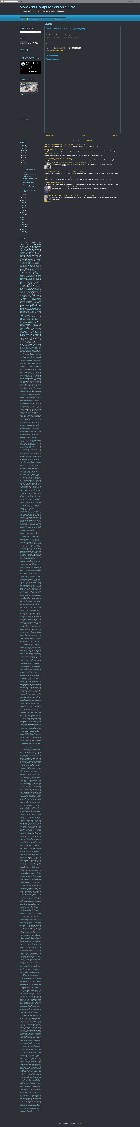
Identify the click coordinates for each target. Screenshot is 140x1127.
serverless (30, 999)
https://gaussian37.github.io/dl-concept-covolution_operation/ (62, 37)
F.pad (38, 475)
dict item (26, 691)
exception (39, 718)
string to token (23, 1024)
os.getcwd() (36, 903)
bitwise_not (36, 324)
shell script (37, 403)
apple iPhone (35, 592)
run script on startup (30, 978)
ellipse (26, 715)
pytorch (24, 249)
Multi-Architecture (23, 524)
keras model (33, 815)
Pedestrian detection (26, 273)
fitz (20, 331)
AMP (27, 419)
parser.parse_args (34, 916)
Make (21, 520)
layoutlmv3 (23, 826)
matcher (33, 849)
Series (37, 554)
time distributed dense (28, 1049)
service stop (37, 999)
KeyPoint (31, 503)
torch (21, 266)
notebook (29, 279)
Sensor (29, 258)
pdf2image (37, 919)
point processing (30, 929)
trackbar (30, 341)
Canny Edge (36, 281)
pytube (28, 338)
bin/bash (22, 607)
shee (21, 1003)
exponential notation (31, 721)
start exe (22, 1019)
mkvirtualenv (24, 860)
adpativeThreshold (24, 589)
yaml (29, 312)
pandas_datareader (31, 397)
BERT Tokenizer (28, 345)
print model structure (25, 934)
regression (22, 959)
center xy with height (29, 620)
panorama (24, 306)
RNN (35, 543)
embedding (33, 715)
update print (24, 409)
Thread (23, 362)
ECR (25, 472)
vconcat (27, 1084)
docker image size (37, 702)
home (33, 775)
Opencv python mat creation (33, 533)
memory (21, 855)
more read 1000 (29, 863)
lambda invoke (24, 821)
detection (31, 690)
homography (25, 332)
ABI (40, 415)
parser (24, 916)
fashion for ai (35, 329)
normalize (23, 394)
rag (36, 953)
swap (27, 1028)
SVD (36, 321)
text (32, 1045)
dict (23, 302)
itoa (36, 808)
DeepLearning (29, 348)
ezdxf (30, 724)
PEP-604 (38, 535)
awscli (30, 601)
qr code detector (36, 951)
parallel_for (22, 913)
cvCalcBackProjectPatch (25, 673)
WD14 (38, 576)
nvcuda (29, 882)
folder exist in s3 (34, 737)
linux (21, 256)
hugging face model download (33, 781)
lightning (30, 388)
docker (39, 248)
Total (61, 50)
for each (36, 740)
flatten (32, 734)
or (25, 396)
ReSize (27, 360)
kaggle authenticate (36, 814)
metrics (27, 305)
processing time (30, 337)
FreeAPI (39, 483)
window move (33, 1104)
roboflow (39, 972)
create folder (37, 373)
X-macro (26, 580)
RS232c (39, 543)
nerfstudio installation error (35, 870)
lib (33, 827)
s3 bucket (38, 269)
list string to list (30, 833)
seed (25, 991)
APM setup (37, 419)
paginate (37, 396)
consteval (22, 301)
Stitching (22, 268)
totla (23, 1065)
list (32, 261)
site (38, 1008)
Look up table (38, 512)
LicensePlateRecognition (26, 319)
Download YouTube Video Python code (30, 179)
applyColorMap (23, 594)
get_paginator (23, 761)
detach (37, 688)
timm (39, 1050)
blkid (36, 608)
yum (23, 412)
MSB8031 (37, 515)
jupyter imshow (33, 812)
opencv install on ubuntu (26, 895)
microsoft (37, 857)
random (37, 289)
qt (33, 338)
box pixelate (37, 610)
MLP (21, 515)
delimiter (37, 687)
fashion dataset (37, 725)
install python (30, 799)
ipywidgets (31, 387)
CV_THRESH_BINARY (25, 449)
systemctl (31, 1033)
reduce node (37, 957)
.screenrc (37, 412)
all (39, 589)
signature (26, 404)
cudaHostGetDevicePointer (26, 665)
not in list (30, 876)
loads (30, 839)
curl (40, 325)
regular (29, 401)
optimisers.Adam (31, 898)
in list (37, 793)
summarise (22, 1027)
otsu (30, 906)
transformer (34, 407)
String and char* (37, 360)
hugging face (37, 304)
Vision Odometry (37, 574)
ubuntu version (32, 1074)
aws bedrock (27, 598)
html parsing (36, 778)
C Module (37, 345)
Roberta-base (37, 548)
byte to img (30, 613)
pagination (30, 910)
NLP (21, 265)
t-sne (26, 1034)
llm (22, 305)
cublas (38, 659)
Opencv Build (37, 256)
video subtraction (29, 1090)
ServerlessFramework (24, 555)
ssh (30, 404)
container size (37, 644)
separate (37, 996)
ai (37, 322)
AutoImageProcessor (24, 427)
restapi (29, 971)
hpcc (35, 777)
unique (28, 1077)
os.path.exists (29, 904)
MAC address (24, 514)
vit (38, 1092)
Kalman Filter (24, 503)
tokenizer (38, 311)
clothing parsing (33, 632)
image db (22, 789)
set (32, 403)
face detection (23, 381)
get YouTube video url (32, 755)
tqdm (33, 1065)
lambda (36, 255)
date (38, 682)
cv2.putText (22, 672)
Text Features (38, 563)
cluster (39, 632)
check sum (24, 628)
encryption (28, 716)
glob (30, 304)
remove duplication (31, 963)
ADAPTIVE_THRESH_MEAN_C (28, 418)
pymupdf (28, 289)
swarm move (22, 1030)
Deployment (22, 468)
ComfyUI (37, 292)
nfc (36, 872)
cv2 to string (27, 670)
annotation (35, 591)
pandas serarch (27, 911)
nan (33, 869)
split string (22, 1015)
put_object (22, 937)
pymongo (39, 937)
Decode (36, 466)
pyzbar (22, 951)
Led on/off (27, 354)
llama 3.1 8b (26, 390)
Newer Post (50, 135)
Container (26, 458)
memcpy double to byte (33, 854)
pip (37, 923)
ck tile (30, 629)
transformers (23, 292)
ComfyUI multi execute (30, 456)
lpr (38, 278)
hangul (26, 772)
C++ (32, 244)
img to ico (39, 792)
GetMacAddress (35, 487)
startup (26, 1019)
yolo (35, 410)
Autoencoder (36, 428)
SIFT (21, 296)
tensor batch (37, 1040)
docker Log (22, 699)
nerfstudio (25, 870)
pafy (38, 909)
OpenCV (23, 244)
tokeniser (37, 1053)
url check (25, 1080)
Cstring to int (27, 459)
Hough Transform (25, 353)
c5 (40, 614)
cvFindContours (36, 375)
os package (29, 903)
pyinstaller (33, 937)
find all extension (25, 730)
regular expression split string (33, 959)
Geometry (38, 259)
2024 (23, 200)
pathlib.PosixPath (23, 917)
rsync (22, 978)
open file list (22, 892)
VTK (24, 299)
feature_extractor (30, 727)
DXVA (21, 462)
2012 (23, 229)
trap (22, 1070)
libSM (21, 829)
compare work (31, 638)
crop (21, 375)
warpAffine (36, 1096)
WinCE (32, 579)
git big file (28, 762)
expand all (36, 719)
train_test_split (23, 1067)
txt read (35, 1071)
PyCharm (30, 321)
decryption (27, 685)
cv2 (30, 255)
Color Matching (33, 455)
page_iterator (23, 910)
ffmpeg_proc (24, 728)
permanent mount (32, 920)
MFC (30, 249)
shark (38, 1002)
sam (40, 981)
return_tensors (36, 971)
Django (29, 294)
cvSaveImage (36, 678)
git (29, 261)
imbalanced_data (31, 792)
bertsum (28, 605)
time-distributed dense (26, 1050)
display (38, 694)
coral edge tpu (35, 650)
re (31, 954)
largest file (36, 823)
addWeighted (35, 588)
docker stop (38, 378)
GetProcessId (23, 489)
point (39, 928)
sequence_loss (23, 999)
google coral (32, 767)
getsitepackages (31, 761)
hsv (22, 778)
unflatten (39, 1076)
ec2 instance (33, 710)
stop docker (33, 1021)
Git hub (38, 489)
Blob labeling (38, 431)
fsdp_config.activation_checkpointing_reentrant (30, 747)
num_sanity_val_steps (25, 879)
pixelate (26, 926)
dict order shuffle (30, 693)
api (34, 364)
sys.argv (25, 1033)
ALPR (22, 419)
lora (22, 841)
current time (22, 668)
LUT (22, 354)
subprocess (29, 1025)
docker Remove (32, 700)
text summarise (31, 1046)
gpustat (23, 770)
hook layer (23, 777)
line (27, 830)
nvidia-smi (22, 883)
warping (30, 1098)
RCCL (35, 542)
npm (38, 877)
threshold (27, 281)
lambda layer (33, 821)
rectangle (27, 339)
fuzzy (35, 750)
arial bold (39, 595)
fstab (22, 749)
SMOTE (38, 551)
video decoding (24, 1089)
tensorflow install (36, 1042)
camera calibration (25, 370)
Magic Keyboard (36, 518)
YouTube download (36, 582)
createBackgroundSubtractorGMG (33, 653)
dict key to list (33, 691)
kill (32, 817)
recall (30, 957)
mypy (21, 869)
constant (39, 642)
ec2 (33, 269)
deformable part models (26, 687)
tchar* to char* (31, 1037)
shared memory (31, 1002)
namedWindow (27, 869)
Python (34, 243)
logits (40, 839)
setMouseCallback (24, 291)
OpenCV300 (38, 319)
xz (31, 410)
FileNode (39, 480)
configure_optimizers (30, 642)
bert (30, 324)
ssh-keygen (33, 1016)
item (28, 808)
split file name (36, 1013)
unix (32, 1077)
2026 (23, 146)
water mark (37, 1098)
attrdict (33, 597)
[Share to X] (77, 48)
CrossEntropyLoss (24, 315)
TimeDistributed (35, 566)
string (23, 259)
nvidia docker (37, 882)
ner (20, 870)
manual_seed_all (34, 846)
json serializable (23, 811)
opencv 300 (29, 894)
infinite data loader (27, 796)
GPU (23, 248)
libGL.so (38, 827)
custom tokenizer (33, 669)
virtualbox (22, 1092)
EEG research (36, 472)
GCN (22, 484)
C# (38, 434)
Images (21, 500)
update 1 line (33, 1079)
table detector (23, 1037)
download (22, 704)
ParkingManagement (24, 539)
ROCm (37, 295)
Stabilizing (37, 557)
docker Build (33, 696)
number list (33, 879)
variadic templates (30, 1083)
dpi (24, 706)
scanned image (27, 987)
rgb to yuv (22, 972)
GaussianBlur (25, 486)
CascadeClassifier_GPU (25, 452)
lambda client (38, 820)
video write (37, 1090)
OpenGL (24, 261)
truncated (32, 1070)
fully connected (23, 750)
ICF (38, 495)
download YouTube (33, 302)
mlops (38, 860)
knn (30, 818)
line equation (37, 388)
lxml (29, 841)
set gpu (38, 1000)
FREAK (21, 477)
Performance (35, 359)
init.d (34, 796)
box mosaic (29, 610)
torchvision (23, 1062)
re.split (39, 954)
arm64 (22, 597)
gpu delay (39, 767)
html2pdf (22, 780)
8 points (30, 415)
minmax (39, 391)
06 (24, 160)
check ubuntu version (34, 628)
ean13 (21, 710)
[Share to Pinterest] (80, 48)
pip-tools (37, 925)
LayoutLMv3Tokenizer (24, 511)
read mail (32, 956)
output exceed (36, 906)
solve (38, 1010)
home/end (39, 775)
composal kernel (29, 639)
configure (22, 642)
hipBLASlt (29, 384)
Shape (32, 555)
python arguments (35, 938)
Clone (37, 453)
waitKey (21, 1096)
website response (24, 1102)
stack (38, 1018)
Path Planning (35, 539)
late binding (32, 824)
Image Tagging (36, 497)
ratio (28, 954)
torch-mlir (30, 1059)
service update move (24, 1000)
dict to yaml (38, 693)
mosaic (36, 393)
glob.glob (32, 765)
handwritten (22, 384)
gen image (31, 752)
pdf (30, 306)
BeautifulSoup (23, 431)
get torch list (37, 758)
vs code (23, 312)
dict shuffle (31, 378)
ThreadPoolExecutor (24, 566)
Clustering (34, 347)
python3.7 (26, 950)
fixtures (27, 734)
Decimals (22, 465)
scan (21, 987)
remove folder (33, 965)
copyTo (30, 373)
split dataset (22, 1013)
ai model (39, 363)
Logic (25, 266)
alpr (28, 275)
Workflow (38, 579)
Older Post (115, 135)
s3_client (29, 981)
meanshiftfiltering (35, 851)
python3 (23, 308)
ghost (38, 761)
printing (39, 934)
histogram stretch (37, 384)
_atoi (29, 586)
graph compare (36, 770)
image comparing (36, 787)
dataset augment (31, 682)
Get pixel (29, 351)
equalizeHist (23, 718)
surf (22, 271)
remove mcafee (32, 966)
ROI (40, 359)
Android (29, 344)
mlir (36, 332)
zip (40, 342)
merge (34, 391)
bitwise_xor (36, 367)
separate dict (23, 997)
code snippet (28, 635)
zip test (24, 1111)
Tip (37, 252)
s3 (37, 250)
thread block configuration (32, 1048)
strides (30, 1022)
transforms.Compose (24, 1068)
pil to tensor (31, 923)
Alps (39, 424)
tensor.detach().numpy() (25, 1042)
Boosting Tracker (25, 432)
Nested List (30, 527)
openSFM (34, 892)
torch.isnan (36, 1059)
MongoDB (23, 356)
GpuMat (35, 351)
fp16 (40, 741)
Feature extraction (24, 478)
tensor (21, 281)
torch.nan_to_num (30, 1061)
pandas (22, 253)
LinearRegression (23, 512)
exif (31, 719)
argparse (22, 269)
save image (28, 984)
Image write (22, 499)
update (26, 1079)
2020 (23, 210)
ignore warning (29, 786)
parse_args (38, 914)
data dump (35, 679)
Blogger (79, 1123)
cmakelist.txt (28, 634)
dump (22, 707)
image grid (22, 790)
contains (21, 645)
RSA (23, 545)
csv (28, 301)
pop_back (30, 931)
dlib (27, 696)
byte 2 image (23, 613)
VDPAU (38, 571)
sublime (21, 1025)
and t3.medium (27, 591)
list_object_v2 (23, 836)
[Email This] (73, 48)
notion (35, 876)
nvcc (40, 332)
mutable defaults (35, 867)
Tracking (30, 268)
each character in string (33, 709)
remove (33, 960)
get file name (33, 756)
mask (22, 849)
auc (28, 299)
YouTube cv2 (27, 582)
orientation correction (33, 901)
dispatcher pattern (31, 694)
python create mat (32, 940)
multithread (26, 867)
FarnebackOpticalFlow (25, 316)
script (36, 990)
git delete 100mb (36, 762)
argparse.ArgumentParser (25, 595)
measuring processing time (26, 852)
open (38, 891)
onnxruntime (36, 334)
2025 (23, 148)
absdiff (38, 586)
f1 (33, 724)
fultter (30, 750)
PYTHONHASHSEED (24, 536)
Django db (23, 350)
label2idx (23, 820)
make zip (36, 845)
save (39, 982)
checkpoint (22, 629)
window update (36, 1105)
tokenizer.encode (23, 1055)
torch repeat (27, 1058)
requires (35, 401)
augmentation (23, 366)
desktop (31, 688)
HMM (40, 351)
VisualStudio (32, 576)
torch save (34, 1058)
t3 (25, 1036)
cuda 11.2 (22, 660)
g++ (29, 382)
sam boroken (24, 982)
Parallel (23, 321)
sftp (25, 1002)
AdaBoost (28, 271)
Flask (21, 483)
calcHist (33, 275)
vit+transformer (23, 1093)
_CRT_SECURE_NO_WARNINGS (27, 585)
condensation (24, 373)
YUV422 (33, 363)
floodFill (29, 736)
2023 (23, 203)
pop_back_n (37, 931)
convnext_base (36, 645)
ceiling (21, 620)
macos (21, 842)
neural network (30, 872)
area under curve (34, 594)
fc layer (22, 727)
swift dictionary (30, 1030)
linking (27, 832)
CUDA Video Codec (25, 441)
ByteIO (28, 434)
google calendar (23, 767)
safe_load (35, 981)
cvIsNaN (39, 676)
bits (26, 608)
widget (37, 1102)
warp (25, 410)
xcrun (21, 1108)
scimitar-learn (36, 987)
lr (25, 841)
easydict (26, 710)
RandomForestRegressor (25, 546)
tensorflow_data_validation (34, 1043)
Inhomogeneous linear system (32, 500)
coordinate (28, 647)
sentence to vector (28, 996)
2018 (23, 215)
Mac (26, 295)
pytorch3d (39, 950)
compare (29, 372)
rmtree (34, 972)
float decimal (38, 734)
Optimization (38, 357)
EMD (30, 350)
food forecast (34, 738)
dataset (31, 327)
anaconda (24, 364)
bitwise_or (30, 367)
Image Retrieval (27, 497)
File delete (33, 480)
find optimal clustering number (30, 731)
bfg (33, 605)
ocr (35, 394)
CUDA (29, 246)
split (33, 291)
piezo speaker (38, 922)
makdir (26, 842)
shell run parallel (36, 1003)
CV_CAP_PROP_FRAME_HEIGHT (27, 444)
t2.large (38, 1034)
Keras (21, 295)
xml (28, 342)
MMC (25, 515)
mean (27, 851)
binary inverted (29, 607)
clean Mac (34, 631)
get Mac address (33, 753)
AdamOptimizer (34, 421)
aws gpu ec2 (35, 598)
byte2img (22, 614)
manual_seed (23, 846)
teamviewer (22, 1039)
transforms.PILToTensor (36, 1068)
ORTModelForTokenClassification (27, 530)
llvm (31, 390)
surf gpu (22, 1028)
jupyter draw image (24, 812)
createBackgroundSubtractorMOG (27, 656)
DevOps (29, 468)
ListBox (31, 512)
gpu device (23, 768)
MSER (32, 354)
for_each (26, 741)
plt (25, 928)
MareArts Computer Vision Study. (47, 7)
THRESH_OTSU (35, 560)
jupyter (31, 265)
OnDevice (31, 532)
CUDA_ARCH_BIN (34, 443)
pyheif (27, 937)
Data (23, 262)
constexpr (37, 286)
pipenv (21, 926)
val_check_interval (35, 1082)
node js (37, 875)
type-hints (26, 1073)
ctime (22, 659)
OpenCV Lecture (30, 357)
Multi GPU (37, 523)
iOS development (25, 385)
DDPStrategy (22, 461)
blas (31, 608)
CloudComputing (23, 455)
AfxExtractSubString (30, 424)
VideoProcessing (28, 574)
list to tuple (36, 835)
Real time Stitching (37, 546)
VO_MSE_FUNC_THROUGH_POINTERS (29, 573)
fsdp (25, 288)
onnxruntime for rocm (30, 891)
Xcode (31, 580)
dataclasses (22, 682)
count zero (34, 651)
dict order (23, 693)
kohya (34, 818)
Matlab (31, 252)
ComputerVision (37, 271)
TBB (26, 265)
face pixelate (24, 725)
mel (36, 852)
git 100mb (22, 762)
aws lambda (34, 600)
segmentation (31, 991)
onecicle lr (23, 889)
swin (36, 1030)
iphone (35, 807)
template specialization (33, 1039)
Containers (33, 458)
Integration (22, 502)
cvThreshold (22, 679)
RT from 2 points (33, 545)
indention (32, 795)
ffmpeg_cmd (38, 727)
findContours (31, 276)
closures (26, 632)
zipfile (29, 1111)
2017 (23, 217)
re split (35, 954)
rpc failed (39, 976)
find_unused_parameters (34, 733)
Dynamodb (36, 294)
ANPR (29, 253)
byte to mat (37, 613)
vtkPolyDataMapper (24, 1095)
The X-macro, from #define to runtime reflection (57, 158)
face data (37, 379)
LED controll (34, 353)
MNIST (30, 515)
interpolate (37, 801)
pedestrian (37, 398)
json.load (38, 387)
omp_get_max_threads (33, 886)
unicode (23, 1077)
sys (20, 1033)
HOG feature (31, 263)
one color (33, 888)
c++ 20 (30, 286)
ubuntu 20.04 (38, 1073)
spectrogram (37, 1012)
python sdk (27, 948)
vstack (21, 410)
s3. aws (37, 979)
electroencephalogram (30, 713)
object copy (34, 883)
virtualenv (22, 342)
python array (22, 940)
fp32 (21, 382)
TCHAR (37, 558)
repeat (34, 968)
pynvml (22, 938)
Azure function (23, 430)
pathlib (25, 398)
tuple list (23, 1071)
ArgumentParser (36, 344)
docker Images (29, 697)
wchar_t (39, 1099)
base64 (37, 366)
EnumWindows (23, 475)
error (34, 328)
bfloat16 (38, 605)
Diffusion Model (37, 348)
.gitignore (31, 412)
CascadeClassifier (34, 450)
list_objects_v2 (31, 836)
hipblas (29, 774)
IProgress (22, 496)
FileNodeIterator (24, 481)
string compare (36, 404)
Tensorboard (22, 561)
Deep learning (37, 246)
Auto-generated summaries (33, 425)
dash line (29, 679)
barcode (31, 366)
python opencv (37, 306)
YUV (29, 363)
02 (24, 195)
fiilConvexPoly (32, 728)
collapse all (34, 635)
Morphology (29, 356)
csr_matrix (34, 325)
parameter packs (30, 913)
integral (39, 385)
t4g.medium (37, 1036)
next (40, 393)
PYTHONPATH (35, 536)
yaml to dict (34, 342)
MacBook (29, 518)
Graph (21, 490)
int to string (33, 385)
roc (39, 401)
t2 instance (31, 1034)
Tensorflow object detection (33, 561)
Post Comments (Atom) (86, 140)
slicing (22, 1010)
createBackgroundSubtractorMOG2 (27, 657)
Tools (30, 285)
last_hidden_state (24, 824)
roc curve (22, 403)
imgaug (22, 793)
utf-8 (21, 1082)
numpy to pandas (34, 880)
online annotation (32, 889)
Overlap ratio (24, 359)
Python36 (37, 540)
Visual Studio (37, 258)
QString (21, 542)
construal (23, 644)
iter (32, 808)
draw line (31, 379)
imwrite (32, 793)
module (34, 861)
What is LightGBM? (28, 182)
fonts (27, 738)
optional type (23, 901)
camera (21, 617)
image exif (37, 789)
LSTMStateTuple (35, 505)
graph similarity (34, 771)
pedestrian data (23, 920)
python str (34, 948)
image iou (28, 790)
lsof (34, 390)
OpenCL (37, 532)
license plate (37, 829)
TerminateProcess (24, 563)
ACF (22, 416)
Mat (38, 263)
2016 (23, 219)
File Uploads (26, 480)
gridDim (39, 331)
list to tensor (28, 835)
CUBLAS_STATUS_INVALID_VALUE (33, 440)
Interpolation (38, 502)
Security (39, 552)
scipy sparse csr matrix (32, 988)
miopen (39, 858)
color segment (25, 636)
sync (29, 1031)
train (38, 1065)
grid (38, 382)
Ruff (31, 360)
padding (31, 909)
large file (27, 823)
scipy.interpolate (23, 990)
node (30, 875)
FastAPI (26, 477)
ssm (35, 1018)
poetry (34, 928)
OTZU (22, 357)
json (34, 278)
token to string (29, 1053)
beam (38, 603)
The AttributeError (25, 564)
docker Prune (30, 699)
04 (24, 165)
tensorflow (38, 261)
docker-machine (24, 703)
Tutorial (37, 285)
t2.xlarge (22, 1036)
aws (23, 246)
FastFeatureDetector (35, 477)
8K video (36, 415)
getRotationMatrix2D (24, 759)
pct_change (36, 917)
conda (39, 372)
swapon (38, 1028)
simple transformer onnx (34, 1006)
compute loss (28, 641)
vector (30, 292)
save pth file (27, 985)
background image (31, 603)
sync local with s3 (36, 1031)
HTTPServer (38, 492)
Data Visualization (28, 463)
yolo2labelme (23, 1110)
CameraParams (23, 450)
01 (24, 197)
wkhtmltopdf (37, 1107)
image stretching (36, 790)
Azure (21, 345)
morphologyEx (38, 863)
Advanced (22, 424)
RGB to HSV (29, 543)
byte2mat (28, 614)
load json (31, 838)
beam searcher (30, 604)
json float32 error (36, 809)
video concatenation (36, 1087)
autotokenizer (35, 299)
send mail (39, 993)
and (30, 364)
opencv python (24, 335)
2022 (23, 205)
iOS (29, 288)
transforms (35, 1067)
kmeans (26, 818)
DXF (38, 461)
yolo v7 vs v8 (36, 1108)
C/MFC (39, 244)
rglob (27, 972)
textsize (38, 1046)
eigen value (34, 712)
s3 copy (30, 979)
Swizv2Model (30, 558)
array (27, 597)
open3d (28, 892)
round (40, 974)
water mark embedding (25, 1099)
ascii (38, 364)
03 (24, 167)
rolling (22, 974)
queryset (32, 953)
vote (31, 1093)
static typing (38, 1019)
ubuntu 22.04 (24, 1074)
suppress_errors (36, 1027)
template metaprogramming (26, 1040)
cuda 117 (35, 660)
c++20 (37, 614)
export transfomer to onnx (30, 722)
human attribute (23, 783)
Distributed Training (33, 262)
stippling (26, 1021)
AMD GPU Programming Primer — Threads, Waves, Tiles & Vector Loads (64, 144)
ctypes (33, 659)
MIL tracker (37, 514)
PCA (29, 359)
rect (21, 339)
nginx (40, 872)
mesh (26, 857)
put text (38, 935)
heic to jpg (37, 772)
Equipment (22, 263)
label (21, 388)
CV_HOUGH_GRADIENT (25, 447)
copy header (36, 648)
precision (32, 932)
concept (35, 372)
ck (26, 629)
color (40, 635)
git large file (24, 765)
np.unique (30, 877)
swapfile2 (32, 1028)
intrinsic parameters (27, 804)
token (37, 291)
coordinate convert (37, 647)
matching (22, 279)
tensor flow (30, 259)
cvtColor (39, 301)
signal (28, 1005)
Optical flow (32, 266)
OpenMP (22, 533)
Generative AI (35, 486)
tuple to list (29, 1071)
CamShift (36, 449)
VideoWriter (30, 362)
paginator (22, 397)
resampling (36, 969)
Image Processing (33, 272)
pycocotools (23, 401)
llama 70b (39, 836)
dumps (26, 707)
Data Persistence (28, 462)
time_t (34, 1050)
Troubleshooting (33, 570)
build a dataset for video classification (31, 611)
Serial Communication (32, 296)
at (30, 597)
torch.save (39, 1061)
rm (30, 972)
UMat (40, 570)
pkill (31, 926)
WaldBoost (36, 577)
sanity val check (32, 982)
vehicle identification (29, 1086)
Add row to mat (35, 422)
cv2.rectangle (34, 672)
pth (33, 935)
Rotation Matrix (34, 549)
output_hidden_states (24, 907)
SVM (37, 273)
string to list (37, 1022)
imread (27, 793)
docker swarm (24, 379)
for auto (30, 740)
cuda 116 (28, 660)
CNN (25, 438)
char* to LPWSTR (24, 623)
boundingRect (33, 369)
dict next (39, 691)
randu (24, 954)
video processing (33, 1089)
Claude (21, 453)
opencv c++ (37, 894)
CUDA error (23, 443)
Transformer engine (26, 569)
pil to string (24, 923)
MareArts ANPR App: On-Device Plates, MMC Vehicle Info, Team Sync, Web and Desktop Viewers (79, 196)
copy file (28, 648)
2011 (23, 232)
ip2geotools (29, 807)
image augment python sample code (54, 182)
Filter (39, 481)
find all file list (33, 730)
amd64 (21, 591)
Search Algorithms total (30, 552)
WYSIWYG (28, 577)
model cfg (29, 861)
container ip (29, 644)
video (29, 1087)
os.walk (21, 906)
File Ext (31, 478)
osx (26, 906)
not (28, 394)
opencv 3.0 (28, 256)
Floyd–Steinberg (27, 483)
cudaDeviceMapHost (24, 663)
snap (32, 1010)
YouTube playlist (25, 583)
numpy (30, 250)
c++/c (32, 614)
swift (27, 406)
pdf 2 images (23, 919)
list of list (38, 832)
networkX (23, 872)
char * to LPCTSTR (35, 622)
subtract (37, 1025)
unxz (22, 1079)
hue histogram (32, 780)
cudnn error (33, 666)
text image (23, 1046)
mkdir (22, 393)
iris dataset (22, 808)
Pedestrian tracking (36, 284)
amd (37, 268)
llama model (24, 838)
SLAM (33, 551)
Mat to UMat (28, 520)
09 (24, 153)
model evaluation (29, 393)
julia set (38, 811)
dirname (23, 694)
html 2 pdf (28, 778)
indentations (25, 795)
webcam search (36, 1101)
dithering (22, 696)
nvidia (31, 394)
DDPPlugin (36, 459)
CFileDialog (22, 437)
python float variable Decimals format (33, 941)
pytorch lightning (32, 308)
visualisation (30, 1092)
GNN (27, 484)
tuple (37, 341)
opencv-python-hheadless (30, 897)
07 (24, 157)
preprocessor (38, 932)
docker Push (23, 700)
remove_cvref (27, 968)
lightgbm (21, 830)
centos (38, 370)
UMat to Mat (24, 571)
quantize (26, 953)
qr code (28, 951)
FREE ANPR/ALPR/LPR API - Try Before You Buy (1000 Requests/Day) (64, 172)
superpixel (28, 1027)
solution (22, 341)
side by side (22, 1005)
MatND (34, 520)
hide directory (23, 774)
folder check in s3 (24, 737)
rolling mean (28, 974)
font (39, 381)
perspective (22, 400)
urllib (30, 1080)
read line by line (24, 956)
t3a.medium (30, 1036)
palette (37, 910)
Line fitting (36, 511)
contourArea (28, 645)
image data (36, 288)
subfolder (38, 1024)
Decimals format (33, 465)
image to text (23, 792)
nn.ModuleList (31, 873)
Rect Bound (23, 548)
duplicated (32, 707)
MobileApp (28, 521)
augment (39, 597)
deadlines (27, 684)
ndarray (38, 869)
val (28, 1082)
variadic (21, 1083)
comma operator (35, 636)
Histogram (22, 252)
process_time (24, 935)
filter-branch (33, 381)
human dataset (32, 783)
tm (20, 1052)
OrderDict (22, 535)
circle (21, 372)
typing (31, 1073)
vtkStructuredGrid (35, 1095)
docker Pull (37, 699)
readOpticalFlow (23, 957)
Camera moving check (25, 347)
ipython (26, 387)
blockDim (22, 325)
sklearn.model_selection (36, 1009)
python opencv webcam (30, 947)
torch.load (22, 1061)
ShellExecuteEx (29, 557)
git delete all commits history (26, 764)
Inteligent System (30, 502)
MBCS (31, 514)
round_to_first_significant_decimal (27, 976)
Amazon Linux (35, 312)
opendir (39, 897)
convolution (53, 50)
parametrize (26, 914)
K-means (36, 318)
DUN (29, 461)
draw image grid (37, 706)
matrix (38, 849)
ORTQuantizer (23, 532)
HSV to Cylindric (23, 492)
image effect (29, 789)
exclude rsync (25, 719)
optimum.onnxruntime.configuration (31, 900)
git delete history (37, 764)
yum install (34, 1110)
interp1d (30, 801)
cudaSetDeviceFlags (24, 666)
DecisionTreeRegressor (25, 466)
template (29, 309)
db (20, 288)
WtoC (21, 580)
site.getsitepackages (24, 1009)
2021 (23, 207)
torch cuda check (33, 1056)
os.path (30, 396)
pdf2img (31, 398)
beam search (23, 604)
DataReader (37, 463)
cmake (22, 634)
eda (22, 712)
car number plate (37, 617)
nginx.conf (23, 873)
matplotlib (23, 391)
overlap (36, 907)
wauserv (34, 1099)
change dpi (38, 620)
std (22, 1021)
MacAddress (22, 518)
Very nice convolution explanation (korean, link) (29, 171)
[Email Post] (69, 48)
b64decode (22, 603)
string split (22, 406)
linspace (32, 832)
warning (28, 1096)
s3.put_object (23, 981)
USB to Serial (32, 571)
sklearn (37, 279)
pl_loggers (37, 926)
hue (26, 780)
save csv (22, 984)
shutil (21, 404)
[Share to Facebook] (78, 48)
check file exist (31, 625)
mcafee (21, 851)
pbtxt (31, 917)
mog (23, 863)
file (28, 381)
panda (21, 911)
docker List (37, 697)
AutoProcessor (35, 427)
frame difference (24, 743)
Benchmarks (30, 431)
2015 (23, 222)
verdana (38, 1086)
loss (31, 332)
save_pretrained (36, 985)
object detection (26, 334)
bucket (39, 369)
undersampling (32, 1076)
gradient (28, 770)
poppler (21, 932)
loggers (35, 839)
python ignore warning (26, 942)
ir (39, 807)
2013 (23, 227)
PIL (23, 258)
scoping (31, 990)
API (31, 419)
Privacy (21, 540)
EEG (30, 472)
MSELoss (22, 517)
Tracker (27, 567)
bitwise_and (22, 367)
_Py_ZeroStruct (23, 586)
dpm (27, 706)
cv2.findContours (35, 670)
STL (38, 266)
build (28, 269)
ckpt (40, 629)
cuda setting (36, 662)
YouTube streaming (35, 583)
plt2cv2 (29, 928)
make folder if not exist (29, 843)
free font (32, 743)
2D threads (25, 413)
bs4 (20, 611)
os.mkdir (21, 904)
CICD (28, 437)
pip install (31, 925)
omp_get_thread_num (25, 888)
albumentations (33, 589)
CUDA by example (36, 441)
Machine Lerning (33, 282)
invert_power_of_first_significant (27, 805)
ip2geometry (22, 807)
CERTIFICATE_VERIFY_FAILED (32, 435)
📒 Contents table (32, 19)
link (58, 50)
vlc (34, 409)
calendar (29, 616)
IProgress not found (31, 496)
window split (28, 1105)
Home (83, 135)
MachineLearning (24, 284)
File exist (36, 316)
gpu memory (31, 331)
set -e (32, 1000)
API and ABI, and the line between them (55, 149)
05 (24, 162)
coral (29, 650)
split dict (29, 1013)
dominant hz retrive (35, 703)
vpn (37, 1093)
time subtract (38, 1049)
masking (27, 849)
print (35, 400)
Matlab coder (38, 354)
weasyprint (23, 1101)
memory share (29, 855)
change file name (25, 622)
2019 (23, 212)
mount (22, 864)
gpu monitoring (31, 768)
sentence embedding (26, 994)
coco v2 (35, 634)
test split (28, 1045)
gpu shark (39, 768)
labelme (25, 388)
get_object (36, 759)
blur (28, 325)
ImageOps (37, 499)
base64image (23, 324)
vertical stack (23, 1087)
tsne (37, 1070)
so (35, 1010)
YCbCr (35, 580)
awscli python (37, 601)
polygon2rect (38, 929)
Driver (21, 472)
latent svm (39, 824)
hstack (39, 777)
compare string (23, 638)
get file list (25, 756)
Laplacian (33, 506)
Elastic (38, 474)
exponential (22, 721)
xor (28, 410)
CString (28, 314)
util (24, 1082)
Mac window (36, 517)
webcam (29, 1101)
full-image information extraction (32, 749)
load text (37, 838)
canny (33, 370)
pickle (36, 335)
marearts (31, 848)
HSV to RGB (31, 492)
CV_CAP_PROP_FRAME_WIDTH (27, 446)
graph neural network (24, 771)
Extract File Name (32, 475)
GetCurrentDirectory (24, 487)
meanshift (29, 391)
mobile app (22, 861)
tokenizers (32, 1055)
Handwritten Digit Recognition (29, 493)
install (38, 796)
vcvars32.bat (34, 1084)
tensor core (32, 406)
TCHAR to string (24, 560)
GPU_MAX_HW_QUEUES (35, 484)
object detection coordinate (30, 885)
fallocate (30, 725)
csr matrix (39, 657)
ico (31, 784)
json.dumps (31, 811)
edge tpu (27, 712)
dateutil (21, 684)
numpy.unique (23, 882)
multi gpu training (29, 866)
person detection (29, 922)
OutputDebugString (30, 535)
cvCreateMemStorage (24, 675)
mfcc (31, 857)
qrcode (21, 953)
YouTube (22, 275)
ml (29, 860)
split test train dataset (30, 1015)
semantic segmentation (29, 993)
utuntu (30, 409)
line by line (33, 830)
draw (31, 706)
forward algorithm (33, 741)
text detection (38, 1045)
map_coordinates (23, 848)
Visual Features (24, 576)
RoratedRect (22, 549)
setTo (21, 1002)
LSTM (40, 353)
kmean (21, 818)
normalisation (23, 876)
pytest (27, 938)
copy (23, 648)
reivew (21, 960)
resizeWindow (23, 971)
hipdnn (34, 774)
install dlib (22, 798)
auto (22, 598)
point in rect (22, 929)
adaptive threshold (27, 322)
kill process (37, 817)
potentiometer (29, 400)
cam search (36, 616)
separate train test (34, 997)
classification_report (25, 631)
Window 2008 (23, 363)
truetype (26, 1070)
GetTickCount (31, 489)
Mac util (29, 517)
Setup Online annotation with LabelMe (29, 175)
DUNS (33, 461)
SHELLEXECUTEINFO (25, 551)
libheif (31, 829)
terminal (27, 311)
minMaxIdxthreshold (24, 858)
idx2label (36, 784)
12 (24, 150)
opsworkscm (23, 898)
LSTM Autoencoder (24, 505)
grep (34, 382)
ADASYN (39, 418)
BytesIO (34, 434)
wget (32, 1102)
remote (27, 960)
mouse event (34, 305)
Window (37, 362)
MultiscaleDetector (34, 524)
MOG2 (21, 282)
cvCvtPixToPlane (35, 675)
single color (33, 1008)
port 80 (26, 932)
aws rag (25, 601)
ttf (40, 1070)
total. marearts (38, 1064)
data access (22, 376)
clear (25, 372)
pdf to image (30, 919)
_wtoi (34, 586)
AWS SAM (23, 421)
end (33, 716)
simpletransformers (24, 1008)
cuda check (28, 662)
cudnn (32, 301)
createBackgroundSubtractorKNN (30, 654)
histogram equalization (25, 775)
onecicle (39, 888)
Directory (22, 294)
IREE (28, 318)
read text (38, 956)
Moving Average (37, 356)
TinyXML (22, 567)
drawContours (23, 304)
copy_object (22, 650)
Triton (27, 570)
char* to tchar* (33, 623)
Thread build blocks (35, 564)
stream (25, 1022)
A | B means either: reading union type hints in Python (59, 178)
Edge (33, 474)
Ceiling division (36, 452)
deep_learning (36, 685)
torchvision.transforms (28, 1064)
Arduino (22, 250)
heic (31, 772)
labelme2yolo (30, 820)
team (38, 1037)
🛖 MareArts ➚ (45, 19)
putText (39, 400)
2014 (23, 224)
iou (21, 387)
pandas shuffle (36, 911)
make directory (33, 842)
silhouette (34, 1005)
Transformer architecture (35, 567)
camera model (28, 617)
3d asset (37, 413)
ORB (37, 529)
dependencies (23, 688)
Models (33, 521)
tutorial (39, 407)
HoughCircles (31, 495)
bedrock (38, 604)
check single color (37, 626)
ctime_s (27, 659)
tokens (37, 1055)
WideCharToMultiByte (24, 579)
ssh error (27, 1016)
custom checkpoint (31, 668)
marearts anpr (38, 848)
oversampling (23, 909)
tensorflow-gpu (23, 1043)
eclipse (39, 710)
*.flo (26, 412)
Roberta (30, 548)
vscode (38, 409)
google (37, 765)
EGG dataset (23, 474)
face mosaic (38, 724)
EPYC (29, 474)
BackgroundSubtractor (34, 430)
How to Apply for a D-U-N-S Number (54, 153)
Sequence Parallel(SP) (27, 554)
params (32, 914)
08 (24, 155)
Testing (31, 563)
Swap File (22, 558)
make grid (28, 845)
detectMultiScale (23, 690)
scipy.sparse (36, 339)
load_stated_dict (23, 839)
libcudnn (26, 829)
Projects (31, 295)
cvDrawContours (32, 676)
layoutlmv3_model (32, 826)
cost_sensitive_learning (25, 651)
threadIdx (25, 407)
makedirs (39, 390)
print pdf (34, 934)
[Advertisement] (82, 118)
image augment (37, 786)
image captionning (25, 787)
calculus (23, 616)
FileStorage (32, 481)
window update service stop (26, 1107)
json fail (28, 809)
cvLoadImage (25, 678)
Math (33, 248)
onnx (21, 289)
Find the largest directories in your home (28, 186)
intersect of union (24, 802)
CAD (21, 435)
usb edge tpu (36, 1080)
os (40, 305)
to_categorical (27, 1052)
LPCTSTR (37, 503)
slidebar (27, 1010)
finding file (22, 734)
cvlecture (24, 327)
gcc (26, 752)
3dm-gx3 (23, 344)
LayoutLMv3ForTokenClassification (27, 509)
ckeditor (35, 629)
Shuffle (24, 285)
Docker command (24, 469)
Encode (35, 350)
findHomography (23, 733)
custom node (27, 375)
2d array (31, 413)
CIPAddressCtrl (34, 437)
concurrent (37, 641)
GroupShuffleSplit (28, 490)
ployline (21, 928)
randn (37, 338)
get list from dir (29, 758)
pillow (37, 265)
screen (27, 403)
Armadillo (22, 425)
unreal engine (38, 1077)
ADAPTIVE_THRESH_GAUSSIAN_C (33, 416)
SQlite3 (21, 552)
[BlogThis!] (75, 48)
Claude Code (29, 453)
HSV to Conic (37, 490)
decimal (33, 684)
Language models (24, 506)
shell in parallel (27, 1003)
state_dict (32, 1019)
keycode (27, 817)
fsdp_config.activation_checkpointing (33, 744)
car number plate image (27, 619)
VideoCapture (23, 286)
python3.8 (32, 950)
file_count (39, 728)
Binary (21, 314)
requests (28, 969)
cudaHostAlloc (35, 663)
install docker (29, 798)
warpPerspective (23, 1098)
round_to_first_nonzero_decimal (30, 975)
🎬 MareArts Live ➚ (58, 19)
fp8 (25, 382)
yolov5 (28, 1110)
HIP (23, 272)
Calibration (36, 314)
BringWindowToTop (35, 432)
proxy (30, 935)
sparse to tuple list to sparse (26, 1012)
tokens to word (23, 1056)
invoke (37, 805)
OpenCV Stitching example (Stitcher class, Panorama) (67, 187)
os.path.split (36, 904)
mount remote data (31, 864)
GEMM (21, 318)
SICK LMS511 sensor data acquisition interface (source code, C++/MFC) (72, 162)
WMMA (21, 577)
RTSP (22, 360)
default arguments (24, 378)
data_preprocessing (33, 681)
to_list (34, 1052)
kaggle (28, 814)
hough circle (30, 777)
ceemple (37, 619)
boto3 (26, 369)
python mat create (24, 944)
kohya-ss (39, 818)
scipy (21, 988)
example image (31, 718)
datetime (29, 376)
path (31, 335)
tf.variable (22, 1048)
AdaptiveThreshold (24, 422)
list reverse (22, 833)
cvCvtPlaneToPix (23, 676)
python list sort (36, 942)
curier (38, 666)
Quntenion (28, 542)
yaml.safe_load (27, 1108)
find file (39, 730)
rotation (35, 974)
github (24, 331)
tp (29, 407)
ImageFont (30, 499)
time (33, 311)
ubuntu (37, 249)
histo (39, 774)
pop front (23, 931)
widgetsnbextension (24, 1104)
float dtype (23, 736)
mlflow (33, 860)
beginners (22, 605)
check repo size (28, 626)
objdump (28, 883)
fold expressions (36, 736)
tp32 (28, 1065)
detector (36, 690)
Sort (40, 321)
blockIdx (21, 369)
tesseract (22, 1045)
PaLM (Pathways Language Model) (29, 537)
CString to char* (31, 438)
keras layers (24, 815)
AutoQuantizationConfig (25, 428)
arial (34, 595)
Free (34, 483)
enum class (38, 716)
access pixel (23, 588)
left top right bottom (27, 827)
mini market (33, 858)
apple (26, 592)
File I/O (36, 478)
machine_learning (36, 841)
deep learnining (36, 376)
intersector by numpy (35, 802)
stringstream (31, 1024)
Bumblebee (22, 434)
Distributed (36, 468)
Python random (28, 540)
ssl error (30, 1018)
